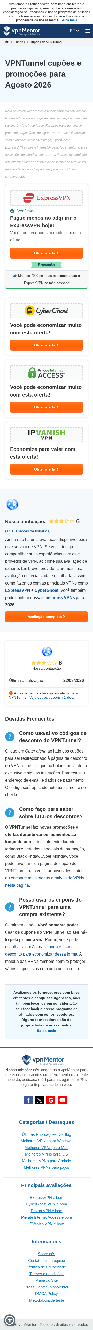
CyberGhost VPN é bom (46, 1204)
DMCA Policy (46, 1293)
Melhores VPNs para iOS (46, 1154)
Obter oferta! (45, 253)
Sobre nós (46, 1254)
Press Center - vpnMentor (46, 1287)
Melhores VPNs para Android (46, 1161)
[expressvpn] (46, 236)
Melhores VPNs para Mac (46, 1147)
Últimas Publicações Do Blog (46, 1134)
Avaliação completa (45, 617)
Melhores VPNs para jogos (46, 1167)
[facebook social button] (28, 1100)
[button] (9, 1320)
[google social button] (51, 1100)
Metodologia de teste (46, 1300)
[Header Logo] (22, 31)
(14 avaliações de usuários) (27, 531)
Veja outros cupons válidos (51, 697)
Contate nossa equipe (46, 1260)
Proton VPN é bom (47, 1210)
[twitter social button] (39, 1100)
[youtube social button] (62, 1100)
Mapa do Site (46, 1280)
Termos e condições (46, 1274)
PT (73, 31)
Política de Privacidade (46, 1267)
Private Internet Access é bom (46, 1217)
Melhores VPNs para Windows (47, 1141)
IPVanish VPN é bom (46, 1224)
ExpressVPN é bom (47, 1197)
